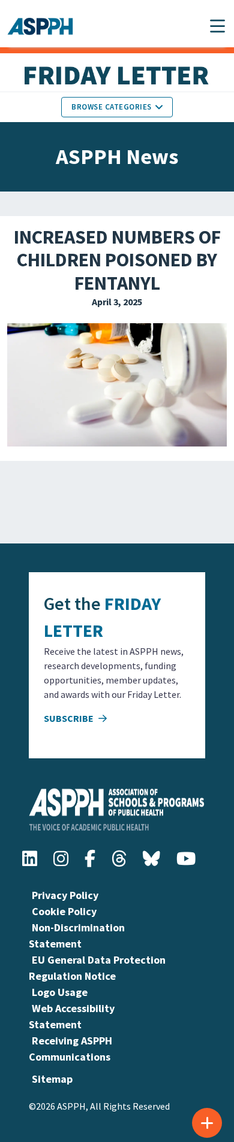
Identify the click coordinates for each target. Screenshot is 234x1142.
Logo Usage (60, 992)
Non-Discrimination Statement (77, 935)
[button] (217, 26)
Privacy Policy (65, 895)
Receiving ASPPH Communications (70, 1049)
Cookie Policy (64, 911)
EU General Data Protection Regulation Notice (97, 968)
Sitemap (52, 1079)
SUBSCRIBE (69, 718)
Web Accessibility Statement (72, 1016)
